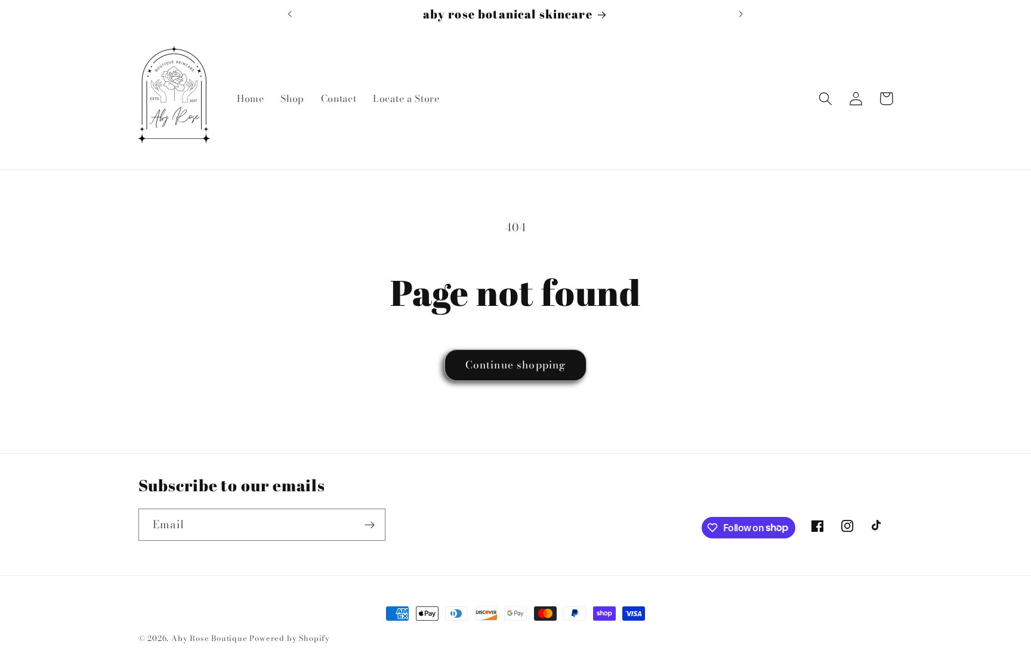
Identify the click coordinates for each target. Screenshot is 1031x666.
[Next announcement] (741, 14)
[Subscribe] (369, 525)
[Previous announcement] (290, 14)
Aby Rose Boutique (209, 638)
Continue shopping (515, 365)
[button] (826, 98)
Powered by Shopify (289, 638)
